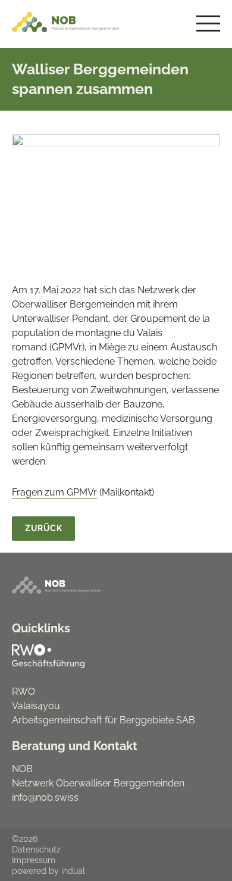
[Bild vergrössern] (116, 198)
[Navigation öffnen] (208, 24)
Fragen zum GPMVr (54, 492)
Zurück (43, 528)
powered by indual (48, 871)
